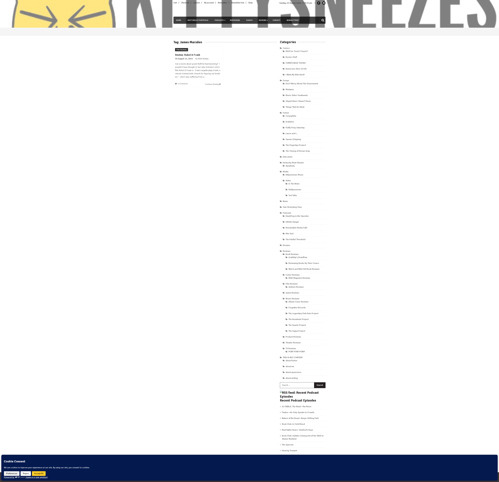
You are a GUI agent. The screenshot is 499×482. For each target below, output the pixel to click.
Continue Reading (212, 84)
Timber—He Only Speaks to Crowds (298, 412)
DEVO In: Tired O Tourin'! (297, 51)
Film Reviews (181, 50)
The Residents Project (298, 319)
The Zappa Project (296, 331)
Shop (250, 3)
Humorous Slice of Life (296, 69)
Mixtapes (290, 89)
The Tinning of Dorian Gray (298, 151)
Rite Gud (289, 233)
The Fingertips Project (296, 145)
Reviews (262, 20)
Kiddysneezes (294, 189)
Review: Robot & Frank (187, 54)
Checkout (185, 3)
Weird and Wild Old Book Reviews (304, 269)
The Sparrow (287, 444)
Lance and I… (292, 133)
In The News (294, 183)
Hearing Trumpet (289, 450)
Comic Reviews (293, 275)
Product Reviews (293, 337)
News (285, 201)
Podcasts (219, 20)
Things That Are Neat (295, 107)
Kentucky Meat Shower (293, 162)
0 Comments (183, 84)
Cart (175, 3)
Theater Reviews (293, 342)
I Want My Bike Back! (295, 74)
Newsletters (293, 20)
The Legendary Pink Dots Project (303, 313)
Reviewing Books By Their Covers (303, 263)
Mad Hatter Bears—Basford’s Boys (297, 430)
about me (290, 366)
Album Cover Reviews (298, 301)
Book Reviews (292, 254)
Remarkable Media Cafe (296, 227)
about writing (292, 378)
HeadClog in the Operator (297, 216)
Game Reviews (292, 293)
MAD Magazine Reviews (299, 278)
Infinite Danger (292, 222)
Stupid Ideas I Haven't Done (298, 101)
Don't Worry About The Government (302, 83)
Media (285, 171)
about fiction (291, 360)
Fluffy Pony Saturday (295, 127)
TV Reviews (291, 348)
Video (288, 180)
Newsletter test (237, 3)
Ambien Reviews (296, 287)
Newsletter (222, 3)
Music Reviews (292, 298)
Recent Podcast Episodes (298, 400)
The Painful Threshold (295, 239)
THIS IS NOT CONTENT (293, 357)
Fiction (286, 113)
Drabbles (290, 121)
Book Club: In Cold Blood (293, 424)
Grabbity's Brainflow (297, 257)
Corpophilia (291, 116)
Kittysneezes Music (294, 174)
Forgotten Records (297, 307)
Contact (196, 3)
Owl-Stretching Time (292, 207)
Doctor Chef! (291, 57)
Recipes (286, 245)
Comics (286, 48)
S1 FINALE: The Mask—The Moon (296, 406)
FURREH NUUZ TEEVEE (296, 63)
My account (209, 3)
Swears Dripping (293, 139)
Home (178, 20)
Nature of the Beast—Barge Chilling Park (300, 418)
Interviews (235, 20)
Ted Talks (292, 195)
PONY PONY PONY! (296, 351)
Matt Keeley (203, 58)
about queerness (293, 372)
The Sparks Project (297, 325)
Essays (249, 20)
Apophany (290, 166)
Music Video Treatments (297, 95)
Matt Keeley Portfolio (198, 20)
